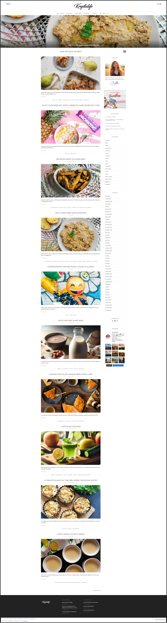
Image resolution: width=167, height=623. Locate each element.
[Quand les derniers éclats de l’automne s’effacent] (115, 347)
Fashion (106, 145)
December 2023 (108, 214)
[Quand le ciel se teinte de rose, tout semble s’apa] (115, 353)
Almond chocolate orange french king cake (70, 374)
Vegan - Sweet (78, 99)
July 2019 (107, 286)
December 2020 (108, 248)
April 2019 (107, 294)
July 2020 (107, 255)
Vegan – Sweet (108, 179)
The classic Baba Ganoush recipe (70, 213)
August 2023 (108, 216)
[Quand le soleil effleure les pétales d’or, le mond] (122, 353)
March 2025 (107, 196)
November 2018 (108, 307)
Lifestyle (54, 99)
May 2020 (107, 261)
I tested (107, 153)
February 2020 (108, 268)
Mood (106, 161)
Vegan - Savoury (87, 261)
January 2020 (108, 271)
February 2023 (108, 222)
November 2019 (108, 276)
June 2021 (107, 240)
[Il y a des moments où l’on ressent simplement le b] (108, 347)
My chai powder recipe (89, 610)
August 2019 (108, 284)
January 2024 (108, 211)
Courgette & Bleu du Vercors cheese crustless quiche (70, 480)
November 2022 (108, 227)
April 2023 (107, 219)
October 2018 (108, 310)
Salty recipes (80, 207)
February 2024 (108, 209)
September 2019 (108, 281)
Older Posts (96, 590)
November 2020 (108, 250)
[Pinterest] (8, 3)
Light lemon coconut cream (70, 534)
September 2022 (108, 229)
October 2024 (108, 198)
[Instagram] (9, 3)
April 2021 (107, 242)
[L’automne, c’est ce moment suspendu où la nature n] (122, 347)
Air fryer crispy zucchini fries (70, 159)
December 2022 (108, 224)
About (62, 13)
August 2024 (108, 204)
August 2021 (108, 237)
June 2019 (107, 289)
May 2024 (107, 206)
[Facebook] (112, 320)
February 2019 (108, 299)
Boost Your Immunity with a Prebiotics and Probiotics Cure (71, 105)
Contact (95, 13)
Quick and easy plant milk (70, 321)
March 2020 (107, 266)
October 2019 (108, 279)
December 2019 (108, 273)
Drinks (59, 368)
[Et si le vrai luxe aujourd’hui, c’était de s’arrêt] (108, 353)
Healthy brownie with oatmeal (91, 602)
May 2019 (107, 292)
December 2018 (108, 305)
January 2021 (108, 245)
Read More (43, 96)
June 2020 (107, 258)
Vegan (72, 99)
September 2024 (108, 201)
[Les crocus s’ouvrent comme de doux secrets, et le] (115, 360)
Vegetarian (86, 99)
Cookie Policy (25, 621)
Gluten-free (62, 207)
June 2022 (107, 232)
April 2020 (107, 263)
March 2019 (107, 297)
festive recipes (54, 207)
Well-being (78, 13)
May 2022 (107, 235)
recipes (60, 99)
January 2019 (108, 302)
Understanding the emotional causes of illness (70, 267)
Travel (106, 171)
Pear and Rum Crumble (71, 52)
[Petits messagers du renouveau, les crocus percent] (108, 360)
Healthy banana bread (89, 606)
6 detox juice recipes (71, 427)
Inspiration (107, 155)
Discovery (86, 13)
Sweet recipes (66, 99)
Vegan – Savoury (108, 176)
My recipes (69, 13)
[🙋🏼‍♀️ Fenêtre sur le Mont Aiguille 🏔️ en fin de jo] (122, 360)
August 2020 (108, 253)
